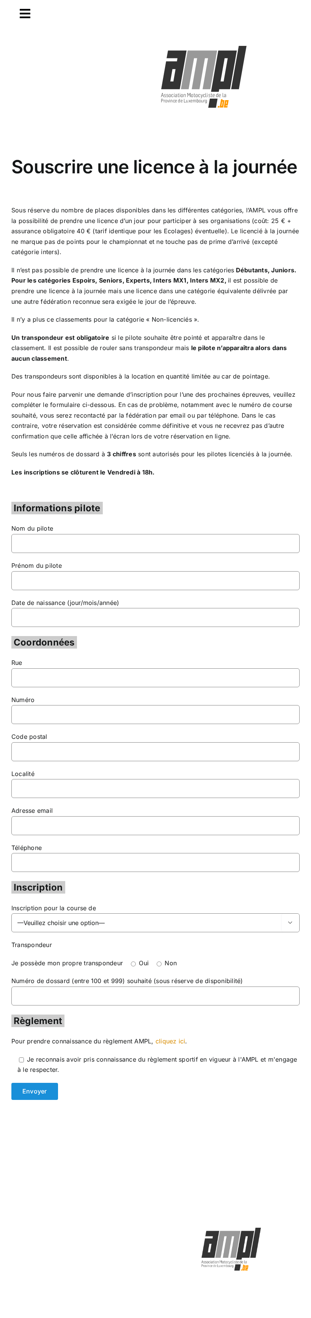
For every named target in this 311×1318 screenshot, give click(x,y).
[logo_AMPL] (204, 46)
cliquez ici (170, 1041)
